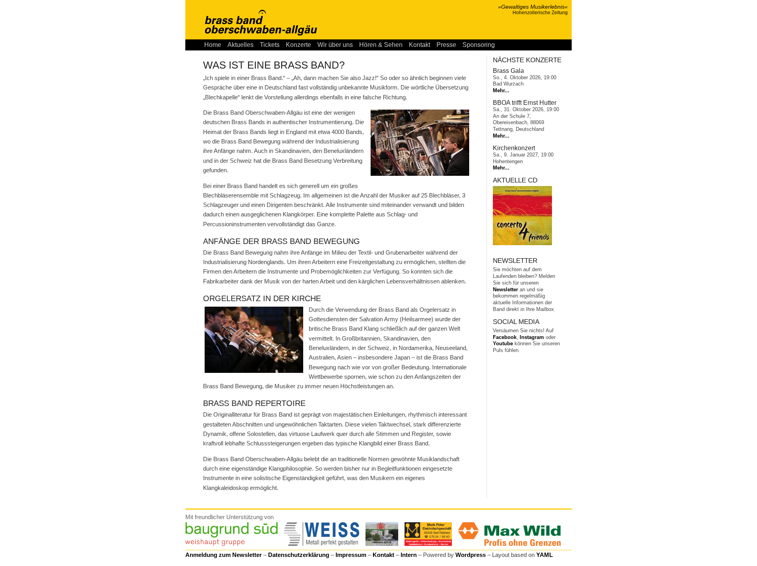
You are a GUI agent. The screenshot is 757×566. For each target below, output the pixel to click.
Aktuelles (240, 44)
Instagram (532, 337)
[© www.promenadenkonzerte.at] (420, 142)
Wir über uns (335, 44)
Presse (446, 44)
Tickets (270, 44)
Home (212, 44)
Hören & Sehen (381, 44)
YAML (544, 554)
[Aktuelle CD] (522, 243)
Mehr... (501, 90)
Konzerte (298, 44)
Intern (409, 554)
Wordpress (470, 554)
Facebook (504, 337)
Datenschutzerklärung (298, 554)
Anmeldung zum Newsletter (223, 554)
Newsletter (505, 289)
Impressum (351, 554)
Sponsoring (478, 44)
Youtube (503, 343)
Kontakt (419, 44)
